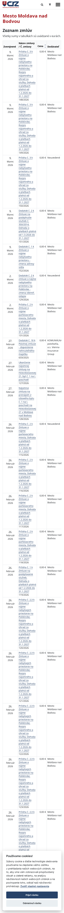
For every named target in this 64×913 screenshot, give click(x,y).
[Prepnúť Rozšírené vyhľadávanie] (50, 4)
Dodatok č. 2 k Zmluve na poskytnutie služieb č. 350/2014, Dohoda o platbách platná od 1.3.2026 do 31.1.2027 (27, 224)
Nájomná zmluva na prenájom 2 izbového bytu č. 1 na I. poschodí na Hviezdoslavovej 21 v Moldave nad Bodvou (27, 401)
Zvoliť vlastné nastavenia (34, 886)
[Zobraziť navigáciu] (57, 4)
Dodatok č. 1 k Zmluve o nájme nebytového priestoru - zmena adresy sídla (26, 257)
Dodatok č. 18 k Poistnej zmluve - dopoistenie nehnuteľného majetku (27, 347)
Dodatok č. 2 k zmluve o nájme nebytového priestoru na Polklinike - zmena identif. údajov (27, 286)
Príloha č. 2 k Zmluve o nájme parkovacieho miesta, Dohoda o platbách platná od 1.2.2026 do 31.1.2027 (27, 318)
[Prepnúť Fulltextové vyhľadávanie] (42, 4)
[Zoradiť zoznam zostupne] (45, 47)
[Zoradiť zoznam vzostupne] (45, 45)
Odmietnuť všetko (32, 903)
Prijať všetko (32, 895)
